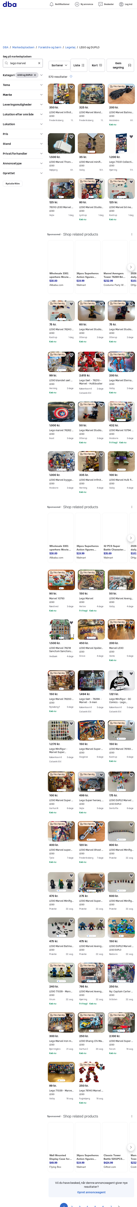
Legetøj (70, 47)
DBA (5, 47)
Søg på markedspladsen (17, 56)
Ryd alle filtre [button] (13, 183)
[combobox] (23, 63)
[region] (61, 94)
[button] (23, 75)
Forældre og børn (49, 47)
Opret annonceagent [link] (91, 1192)
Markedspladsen (23, 47)
